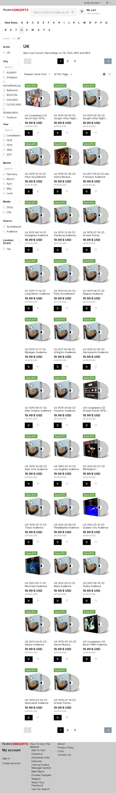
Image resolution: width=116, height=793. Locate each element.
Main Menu (37, 771)
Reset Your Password (37, 784)
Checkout (37, 753)
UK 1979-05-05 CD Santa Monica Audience (65, 643)
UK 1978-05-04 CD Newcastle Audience (36, 701)
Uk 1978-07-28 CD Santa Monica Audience (65, 175)
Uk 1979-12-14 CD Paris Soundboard (35, 175)
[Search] (72, 12)
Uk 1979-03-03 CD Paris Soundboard (65, 292)
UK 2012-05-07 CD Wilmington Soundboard (94, 468)
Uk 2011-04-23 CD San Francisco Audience (96, 175)
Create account (11, 763)
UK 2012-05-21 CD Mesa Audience (64, 584)
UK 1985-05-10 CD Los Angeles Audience (66, 468)
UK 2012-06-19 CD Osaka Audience (93, 584)
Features (36, 761)
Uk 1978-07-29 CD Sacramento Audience (95, 351)
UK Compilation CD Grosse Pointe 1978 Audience (94, 409)
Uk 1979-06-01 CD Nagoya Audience (93, 292)
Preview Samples (41, 775)
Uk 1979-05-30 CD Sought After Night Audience (94, 117)
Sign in (6, 758)
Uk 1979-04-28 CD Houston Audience (65, 409)
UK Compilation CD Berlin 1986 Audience (95, 643)
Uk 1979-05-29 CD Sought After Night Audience (65, 117)
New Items (11, 22)
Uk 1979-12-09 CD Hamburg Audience (65, 234)
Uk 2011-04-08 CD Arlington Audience (65, 351)
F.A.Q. (61, 751)
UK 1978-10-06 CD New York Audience (36, 468)
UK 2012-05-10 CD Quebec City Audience (95, 526)
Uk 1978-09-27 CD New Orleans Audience (38, 409)
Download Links (40, 757)
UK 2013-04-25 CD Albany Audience (36, 643)
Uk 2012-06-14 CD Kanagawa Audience (36, 234)
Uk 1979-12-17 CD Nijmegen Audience (36, 351)
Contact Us (64, 754)
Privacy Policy (66, 747)
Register (36, 778)
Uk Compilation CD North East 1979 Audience (36, 117)
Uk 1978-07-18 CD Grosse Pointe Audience (93, 234)
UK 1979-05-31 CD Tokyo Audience (36, 526)
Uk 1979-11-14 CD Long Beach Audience (37, 292)
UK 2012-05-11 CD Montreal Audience (36, 584)
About (61, 743)
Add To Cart (38, 750)
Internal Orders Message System (41, 766)
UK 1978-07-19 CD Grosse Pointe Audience (65, 701)
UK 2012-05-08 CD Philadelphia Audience (66, 526)
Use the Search (40, 789)
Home (6, 38)
